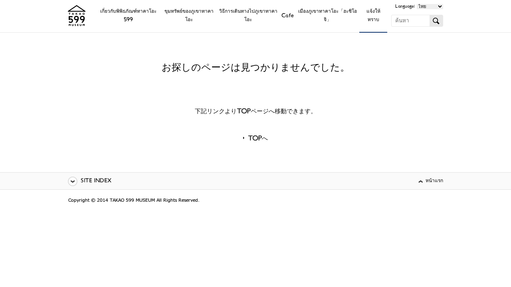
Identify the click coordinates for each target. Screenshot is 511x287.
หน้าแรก (434, 181)
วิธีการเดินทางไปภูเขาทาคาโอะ (248, 16)
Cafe (287, 16)
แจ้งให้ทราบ (373, 16)
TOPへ (258, 139)
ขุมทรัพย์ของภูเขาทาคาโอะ (189, 16)
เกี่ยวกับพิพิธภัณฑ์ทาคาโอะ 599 (128, 16)
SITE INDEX (96, 181)
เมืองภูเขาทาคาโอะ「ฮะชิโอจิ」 (327, 16)
